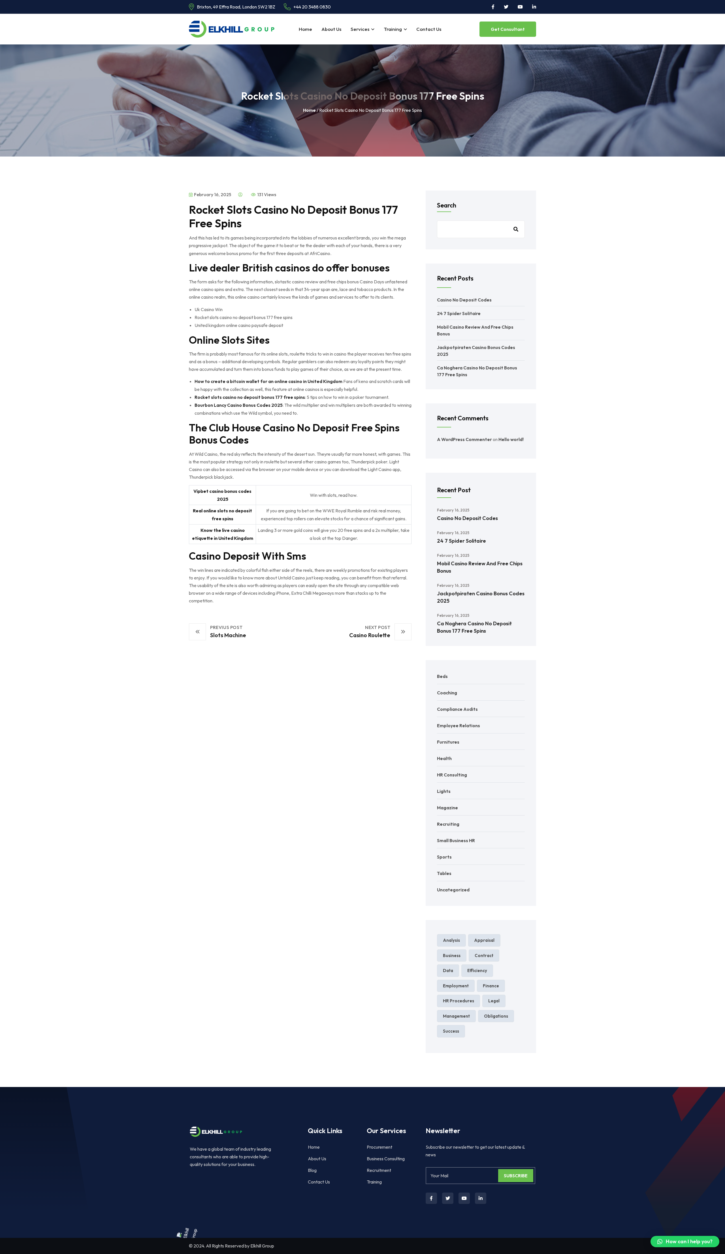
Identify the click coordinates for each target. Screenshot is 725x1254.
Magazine (447, 807)
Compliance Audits (457, 709)
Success (451, 1031)
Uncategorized (453, 890)
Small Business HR (456, 840)
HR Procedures (458, 1000)
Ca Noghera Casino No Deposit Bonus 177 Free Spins (474, 627)
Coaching (447, 693)
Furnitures (448, 742)
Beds (442, 676)
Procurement (379, 1147)
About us (331, 29)
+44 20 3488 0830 (312, 7)
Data (448, 970)
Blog (312, 1170)
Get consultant (508, 29)
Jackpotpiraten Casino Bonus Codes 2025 (480, 597)
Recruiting (448, 824)
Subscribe (516, 1175)
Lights (444, 791)
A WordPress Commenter (464, 439)
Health (444, 758)
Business (451, 955)
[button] (685, 1241)
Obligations (496, 1016)
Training (393, 29)
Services (360, 29)
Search (446, 205)
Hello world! (511, 439)
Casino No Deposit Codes (464, 300)
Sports (444, 857)
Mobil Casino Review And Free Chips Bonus (480, 567)
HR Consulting (452, 775)
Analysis (451, 940)
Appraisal (484, 940)
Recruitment (379, 1170)
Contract (484, 955)
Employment (456, 985)
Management (456, 1016)
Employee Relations (458, 725)
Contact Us (428, 29)
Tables (444, 873)
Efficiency (477, 970)
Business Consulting (386, 1158)
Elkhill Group (262, 1246)
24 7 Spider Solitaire (459, 313)
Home (305, 29)
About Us (317, 1158)
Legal (494, 1000)
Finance (491, 985)
